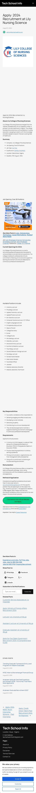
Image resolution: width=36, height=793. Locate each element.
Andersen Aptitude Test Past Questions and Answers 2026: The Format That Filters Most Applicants (17, 681)
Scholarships (24, 233)
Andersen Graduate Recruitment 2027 (15, 690)
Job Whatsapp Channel (14, 240)
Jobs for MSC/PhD (9, 564)
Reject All (18, 789)
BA (15, 150)
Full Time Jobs (24, 560)
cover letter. (22, 508)
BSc (18, 150)
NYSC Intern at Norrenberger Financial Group (18, 672)
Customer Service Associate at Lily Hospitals (16, 601)
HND (20, 150)
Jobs (17, 233)
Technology (7, 235)
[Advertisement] (18, 94)
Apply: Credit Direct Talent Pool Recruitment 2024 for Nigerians (25, 712)
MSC (23, 150)
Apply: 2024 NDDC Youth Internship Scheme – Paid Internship (8, 712)
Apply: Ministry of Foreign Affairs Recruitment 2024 (15, 609)
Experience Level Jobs (10, 560)
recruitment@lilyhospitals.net (11, 485)
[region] (18, 777)
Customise (18, 784)
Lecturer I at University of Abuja (14, 617)
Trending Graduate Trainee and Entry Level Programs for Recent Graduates (17, 664)
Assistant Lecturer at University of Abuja (18, 623)
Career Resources (21, 512)
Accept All (18, 779)
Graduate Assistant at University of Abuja (16, 631)
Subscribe (27, 592)
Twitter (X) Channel (23, 243)
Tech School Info (12, 3)
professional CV (22, 507)
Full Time (14, 148)
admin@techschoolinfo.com (14, 32)
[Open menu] (33, 3)
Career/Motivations (19, 235)
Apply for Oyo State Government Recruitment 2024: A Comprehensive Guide (17, 641)
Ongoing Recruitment (23, 564)
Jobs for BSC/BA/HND (14, 562)
